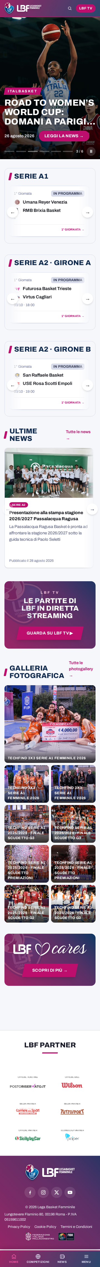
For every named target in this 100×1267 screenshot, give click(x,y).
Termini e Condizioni (76, 1227)
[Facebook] (30, 1192)
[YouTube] (70, 1192)
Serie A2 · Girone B (52, 349)
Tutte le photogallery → (81, 669)
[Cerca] (69, 8)
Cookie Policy (45, 1227)
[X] (56, 1192)
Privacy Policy (19, 1227)
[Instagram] (43, 1192)
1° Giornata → (72, 229)
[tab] (9, 151)
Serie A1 (31, 176)
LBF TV (85, 8)
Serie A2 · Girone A (52, 262)
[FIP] (40, 1236)
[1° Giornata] (49, 211)
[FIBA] (66, 1236)
